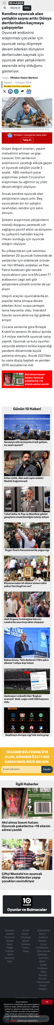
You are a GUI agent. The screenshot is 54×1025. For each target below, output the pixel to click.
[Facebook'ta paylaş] (10, 91)
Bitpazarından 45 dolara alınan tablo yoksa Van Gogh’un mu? (25, 585)
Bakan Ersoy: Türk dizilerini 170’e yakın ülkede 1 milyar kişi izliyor (26, 661)
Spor (9, 944)
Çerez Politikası (11, 1021)
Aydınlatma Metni (43, 932)
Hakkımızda (42, 982)
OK (47, 1002)
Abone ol (15, 8)
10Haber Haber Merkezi (24, 78)
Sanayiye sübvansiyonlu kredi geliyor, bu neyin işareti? (26, 443)
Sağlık (9, 948)
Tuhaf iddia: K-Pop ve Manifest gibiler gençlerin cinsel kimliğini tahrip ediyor (26, 515)
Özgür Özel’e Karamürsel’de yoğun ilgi (27, 550)
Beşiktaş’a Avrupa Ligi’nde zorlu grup (27, 735)
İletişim (43, 989)
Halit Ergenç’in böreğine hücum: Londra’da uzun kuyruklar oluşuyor (24, 621)
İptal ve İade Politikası (43, 953)
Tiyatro (25, 948)
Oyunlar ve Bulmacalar (27, 910)
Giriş (26, 8)
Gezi (9, 961)
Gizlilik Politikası (42, 967)
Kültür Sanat (26, 932)
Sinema (25, 944)
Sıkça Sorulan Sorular (42, 975)
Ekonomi (10, 937)
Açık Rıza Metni (43, 960)
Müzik (25, 941)
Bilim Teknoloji (9, 956)
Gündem (10, 931)
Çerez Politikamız (42, 946)
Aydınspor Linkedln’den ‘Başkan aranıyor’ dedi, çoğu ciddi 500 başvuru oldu (26, 699)
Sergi (26, 951)
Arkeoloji (26, 937)
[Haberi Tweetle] (4, 91)
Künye (42, 986)
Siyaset (10, 934)
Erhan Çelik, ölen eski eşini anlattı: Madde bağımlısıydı (24, 479)
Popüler (8, 83)
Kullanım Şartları (43, 939)
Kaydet (47, 769)
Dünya (9, 941)
